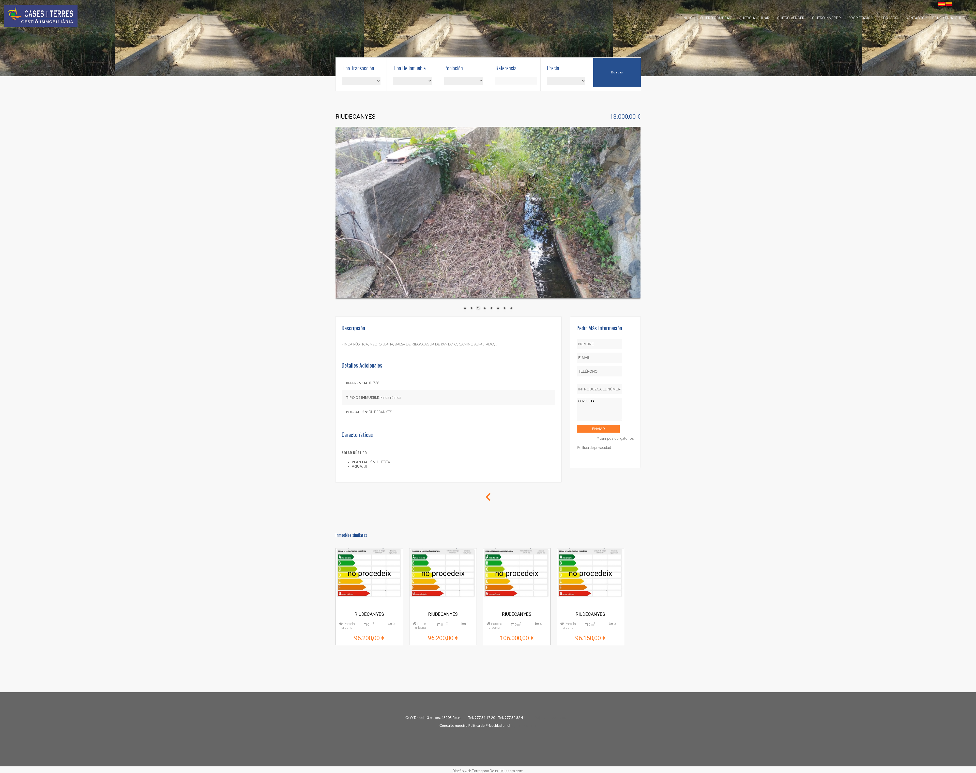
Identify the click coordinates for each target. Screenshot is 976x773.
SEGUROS (889, 18)
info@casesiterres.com (551, 718)
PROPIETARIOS (860, 18)
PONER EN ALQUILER (949, 18)
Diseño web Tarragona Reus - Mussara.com (488, 771)
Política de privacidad (594, 448)
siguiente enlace (523, 725)
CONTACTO (915, 18)
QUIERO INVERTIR (826, 18)
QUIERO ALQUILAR (754, 18)
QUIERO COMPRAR (715, 18)
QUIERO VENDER (790, 18)
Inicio (688, 18)
